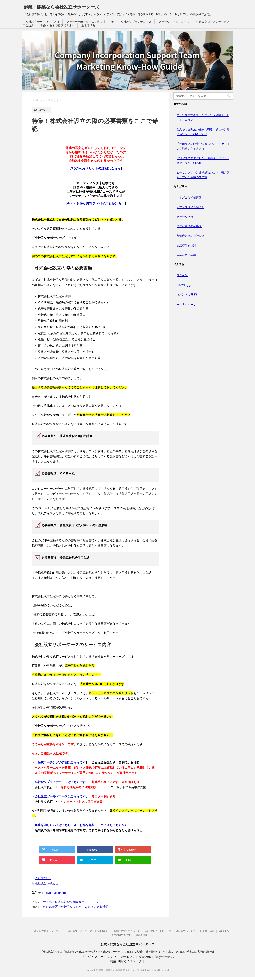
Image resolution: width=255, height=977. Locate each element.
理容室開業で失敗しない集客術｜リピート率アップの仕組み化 (203, 161)
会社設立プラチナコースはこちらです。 (62, 782)
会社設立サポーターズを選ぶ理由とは (90, 21)
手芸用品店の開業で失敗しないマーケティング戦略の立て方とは (203, 146)
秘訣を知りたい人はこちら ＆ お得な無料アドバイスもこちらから (81, 825)
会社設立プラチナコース (136, 21)
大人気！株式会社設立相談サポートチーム (71, 902)
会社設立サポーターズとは (42, 21)
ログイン (182, 275)
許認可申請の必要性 (189, 226)
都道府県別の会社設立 (190, 235)
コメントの (187, 294)
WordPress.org (186, 304)
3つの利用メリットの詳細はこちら (96, 168)
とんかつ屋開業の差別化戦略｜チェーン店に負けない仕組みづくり (203, 132)
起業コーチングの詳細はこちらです (62, 762)
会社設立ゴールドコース (173, 21)
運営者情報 (88, 25)
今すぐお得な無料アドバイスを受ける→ (95, 203)
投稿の (184, 284)
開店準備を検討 (186, 245)
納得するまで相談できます (58, 25)
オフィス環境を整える (190, 207)
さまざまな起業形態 (189, 197)
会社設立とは (43, 878)
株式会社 (52, 883)
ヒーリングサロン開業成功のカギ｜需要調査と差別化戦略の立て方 (203, 175)
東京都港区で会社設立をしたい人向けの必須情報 (76, 906)
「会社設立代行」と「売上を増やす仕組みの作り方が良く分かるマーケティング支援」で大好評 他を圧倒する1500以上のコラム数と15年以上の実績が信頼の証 (127, 951)
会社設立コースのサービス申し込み (195, 931)
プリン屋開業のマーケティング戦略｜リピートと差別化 (203, 118)
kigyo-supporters (55, 892)
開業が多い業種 (186, 255)
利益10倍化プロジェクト (127, 961)
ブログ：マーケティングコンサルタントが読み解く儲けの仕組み (127, 957)
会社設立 (40, 883)
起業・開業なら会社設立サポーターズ (62, 6)
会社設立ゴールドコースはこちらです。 (62, 796)
